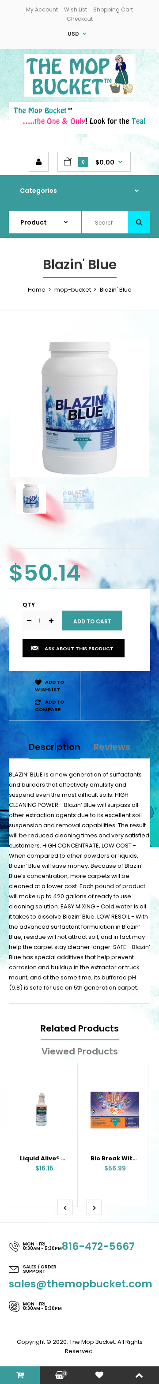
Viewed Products (80, 1051)
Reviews (112, 747)
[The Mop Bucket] (80, 94)
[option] (79, 408)
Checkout (80, 19)
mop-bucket (72, 289)
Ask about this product (79, 648)
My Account (42, 9)
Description (54, 747)
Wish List (75, 9)
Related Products (80, 1028)
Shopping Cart (113, 9)
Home (36, 289)
